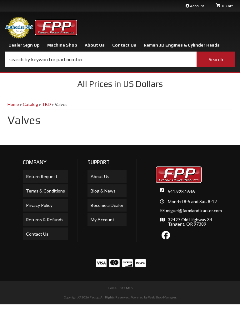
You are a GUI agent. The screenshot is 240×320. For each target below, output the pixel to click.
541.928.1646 (181, 191)
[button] (120, 59)
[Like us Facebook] (166, 236)
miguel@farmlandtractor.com (194, 210)
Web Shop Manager (162, 297)
